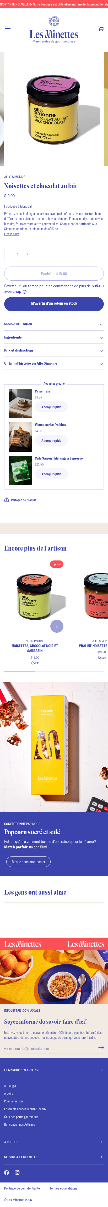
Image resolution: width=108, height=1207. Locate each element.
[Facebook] (6, 1172)
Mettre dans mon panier (28, 861)
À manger (10, 1085)
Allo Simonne (14, 177)
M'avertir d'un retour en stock (54, 303)
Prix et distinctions (19, 350)
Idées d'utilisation (18, 324)
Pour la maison (13, 1101)
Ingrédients (13, 337)
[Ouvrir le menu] (12, 28)
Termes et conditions (63, 1188)
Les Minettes (15, 1200)
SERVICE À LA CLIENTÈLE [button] (20, 1157)
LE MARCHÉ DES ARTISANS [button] (22, 1070)
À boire (8, 1093)
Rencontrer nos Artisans (19, 1124)
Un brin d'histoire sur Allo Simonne (30, 363)
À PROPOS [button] (11, 1142)
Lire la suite (11, 234)
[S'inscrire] (99, 1047)
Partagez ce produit (23, 500)
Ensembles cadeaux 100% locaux (25, 1109)
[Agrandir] (18, 156)
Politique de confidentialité (22, 1188)
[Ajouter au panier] (56, 626)
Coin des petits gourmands (21, 1117)
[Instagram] (17, 1172)
